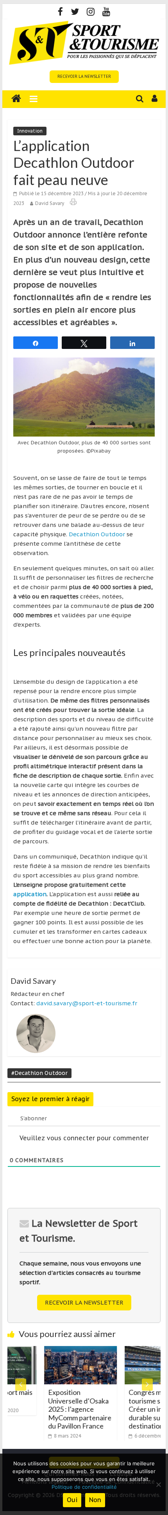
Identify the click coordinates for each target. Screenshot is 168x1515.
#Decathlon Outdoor (39, 1072)
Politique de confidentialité (84, 1487)
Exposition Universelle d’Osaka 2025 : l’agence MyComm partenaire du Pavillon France (61, 1409)
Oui (72, 1500)
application (29, 894)
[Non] (158, 1484)
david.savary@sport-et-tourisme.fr (86, 1003)
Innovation (30, 131)
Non (95, 1500)
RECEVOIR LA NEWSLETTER (84, 76)
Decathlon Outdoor (97, 534)
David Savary (49, 203)
